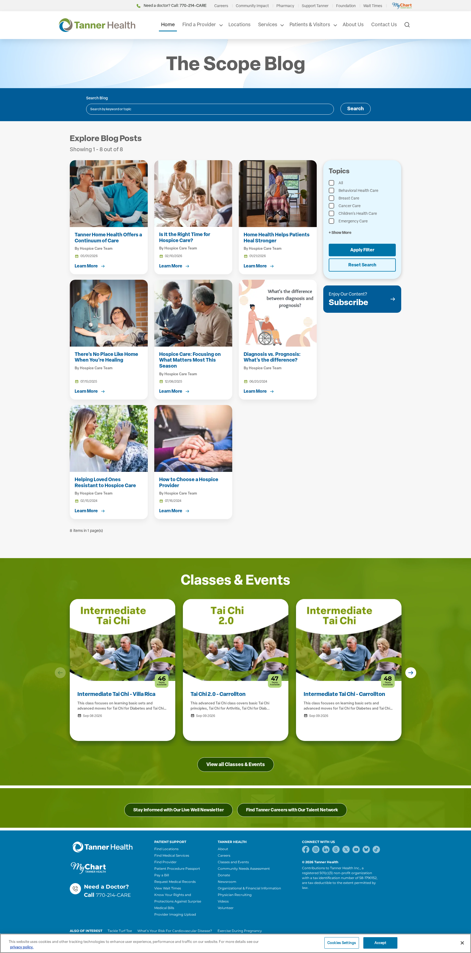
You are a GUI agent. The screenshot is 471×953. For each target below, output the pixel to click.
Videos (223, 901)
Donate (224, 875)
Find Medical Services (171, 855)
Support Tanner (315, 6)
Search (355, 109)
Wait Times (372, 6)
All (341, 183)
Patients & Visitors (309, 25)
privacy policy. (22, 947)
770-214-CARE (113, 895)
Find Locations (166, 849)
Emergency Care (353, 221)
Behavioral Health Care (358, 190)
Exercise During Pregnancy (240, 931)
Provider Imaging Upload (175, 914)
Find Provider (165, 862)
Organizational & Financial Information (249, 888)
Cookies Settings (341, 943)
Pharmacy (285, 6)
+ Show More (340, 232)
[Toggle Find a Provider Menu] (220, 25)
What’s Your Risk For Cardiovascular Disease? (174, 931)
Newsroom (227, 882)
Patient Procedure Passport (177, 868)
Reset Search (362, 264)
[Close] (462, 943)
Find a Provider (199, 25)
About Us (353, 25)
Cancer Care (350, 206)
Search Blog (97, 98)
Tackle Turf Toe (120, 931)
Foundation (346, 6)
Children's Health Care (358, 213)
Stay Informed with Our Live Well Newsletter (178, 809)
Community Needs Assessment (244, 868)
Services (267, 25)
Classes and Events (233, 862)
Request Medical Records (175, 882)
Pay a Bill (161, 875)
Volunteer (226, 908)
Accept (381, 943)
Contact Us (384, 25)
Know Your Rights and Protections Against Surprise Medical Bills (177, 901)
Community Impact (252, 6)
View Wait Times (167, 888)
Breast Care (349, 198)
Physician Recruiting (235, 895)
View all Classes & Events (235, 764)
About (223, 849)
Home (168, 25)
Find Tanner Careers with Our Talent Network (292, 809)
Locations (239, 25)
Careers (221, 6)
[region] (235, 943)
